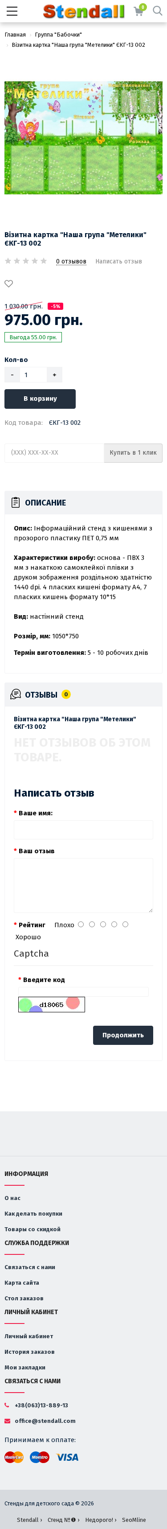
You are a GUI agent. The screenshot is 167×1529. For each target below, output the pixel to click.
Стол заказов (24, 1298)
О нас (12, 1198)
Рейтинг (32, 925)
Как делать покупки (33, 1213)
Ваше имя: (36, 813)
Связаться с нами (29, 1267)
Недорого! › (100, 1520)
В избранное (10, 284)
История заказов (29, 1351)
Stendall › (29, 1520)
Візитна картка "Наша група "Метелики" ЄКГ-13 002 (78, 44)
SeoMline (134, 1520)
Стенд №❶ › (63, 1520)
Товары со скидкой (32, 1229)
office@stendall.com (44, 1421)
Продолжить (123, 1035)
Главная (15, 34)
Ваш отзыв (37, 851)
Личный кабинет (28, 1336)
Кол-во (16, 360)
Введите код (44, 980)
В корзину (40, 399)
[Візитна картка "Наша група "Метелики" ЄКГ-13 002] (83, 138)
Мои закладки (24, 1367)
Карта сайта (21, 1282)
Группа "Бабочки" (58, 34)
